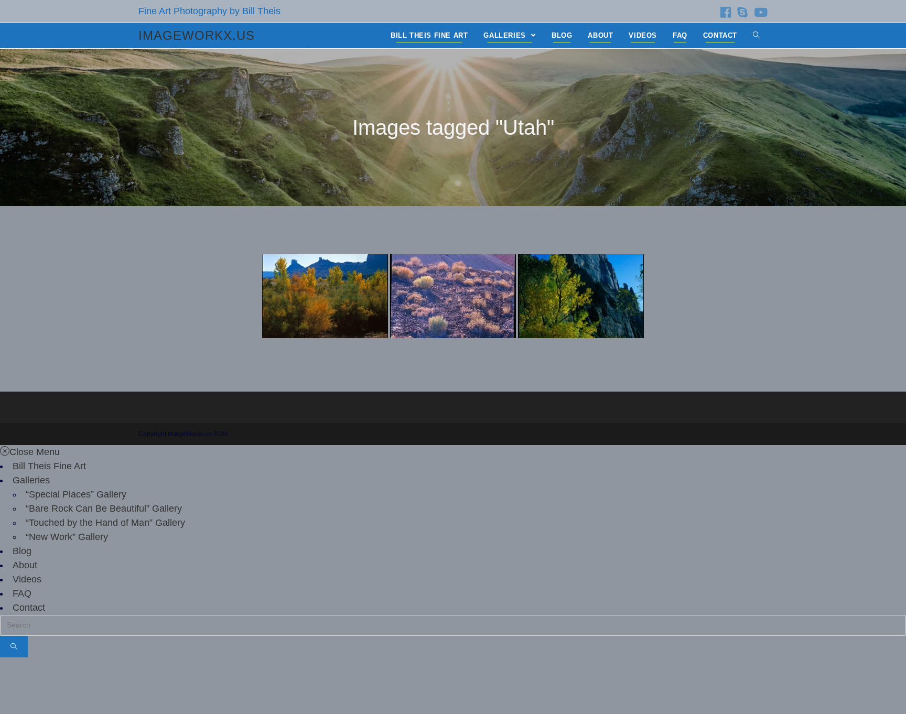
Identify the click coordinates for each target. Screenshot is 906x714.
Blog (22, 551)
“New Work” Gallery (67, 537)
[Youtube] (759, 12)
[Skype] (742, 12)
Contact (29, 607)
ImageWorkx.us (196, 35)
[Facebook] (725, 12)
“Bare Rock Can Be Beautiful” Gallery (104, 508)
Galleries (31, 480)
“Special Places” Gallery (76, 494)
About (25, 565)
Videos (27, 579)
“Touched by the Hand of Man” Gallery (105, 522)
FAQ (22, 593)
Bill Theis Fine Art (49, 466)
